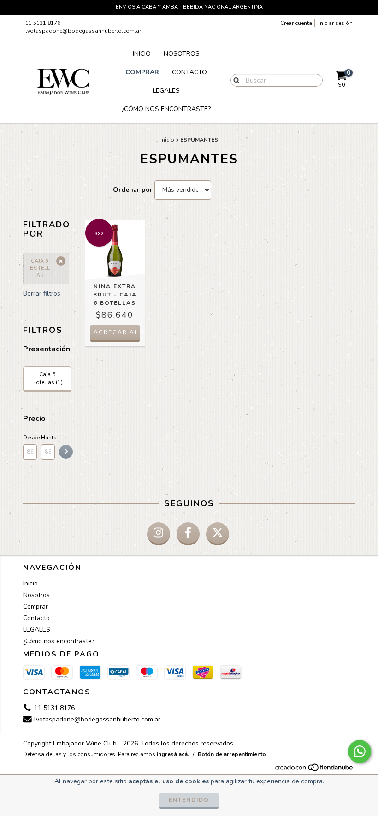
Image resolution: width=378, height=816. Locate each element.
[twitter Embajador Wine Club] (217, 533)
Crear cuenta (296, 23)
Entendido (189, 800)
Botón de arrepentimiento (232, 754)
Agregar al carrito (117, 332)
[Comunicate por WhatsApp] (359, 751)
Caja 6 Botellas (40, 268)
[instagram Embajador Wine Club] (158, 533)
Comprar (142, 72)
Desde (30, 437)
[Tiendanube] (314, 770)
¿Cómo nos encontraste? (166, 109)
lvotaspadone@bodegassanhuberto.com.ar (83, 31)
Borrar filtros (41, 293)
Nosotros (182, 53)
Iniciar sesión (336, 23)
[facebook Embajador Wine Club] (188, 533)
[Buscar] (234, 79)
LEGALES (166, 90)
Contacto (189, 72)
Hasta (48, 437)
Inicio (142, 53)
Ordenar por (133, 189)
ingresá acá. (173, 754)
